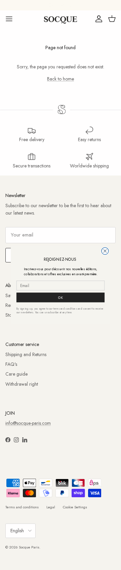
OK (60, 297)
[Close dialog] (105, 251)
